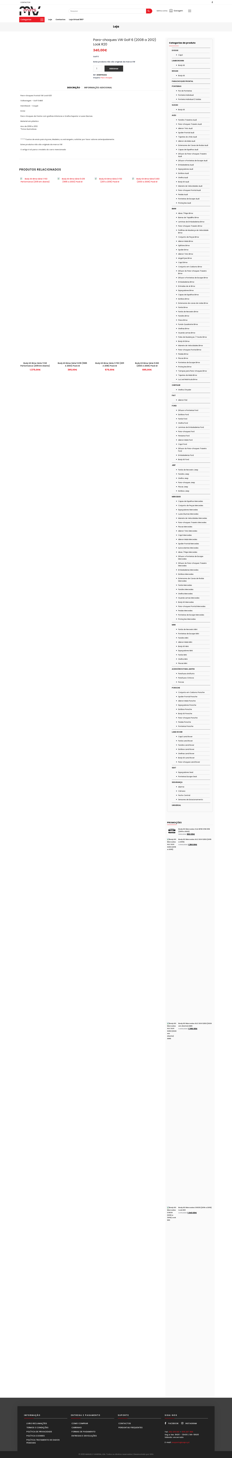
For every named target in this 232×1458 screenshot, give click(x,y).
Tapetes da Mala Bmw (187, 375)
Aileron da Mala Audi (186, 141)
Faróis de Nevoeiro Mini (187, 629)
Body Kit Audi (183, 182)
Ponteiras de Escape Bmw (189, 362)
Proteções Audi (184, 203)
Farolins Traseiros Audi (187, 120)
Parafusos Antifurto (186, 673)
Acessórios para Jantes (183, 669)
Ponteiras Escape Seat (187, 776)
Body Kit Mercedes (186, 602)
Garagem (178, 10)
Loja (50, 19)
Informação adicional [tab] (98, 87)
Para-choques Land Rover (189, 762)
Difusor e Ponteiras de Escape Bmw (193, 277)
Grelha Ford (183, 423)
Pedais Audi (183, 194)
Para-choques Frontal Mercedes (191, 606)
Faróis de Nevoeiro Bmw (188, 311)
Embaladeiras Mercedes (188, 570)
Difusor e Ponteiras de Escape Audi (192, 160)
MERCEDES (176, 496)
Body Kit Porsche (185, 713)
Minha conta (162, 11)
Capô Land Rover (185, 736)
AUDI (174, 115)
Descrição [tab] (73, 87)
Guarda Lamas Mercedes (188, 598)
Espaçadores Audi (185, 169)
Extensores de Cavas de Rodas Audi (193, 145)
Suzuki (175, 105)
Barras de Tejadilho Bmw (188, 217)
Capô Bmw (182, 262)
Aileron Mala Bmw (185, 241)
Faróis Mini (182, 655)
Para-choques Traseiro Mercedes (192, 522)
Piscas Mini (182, 663)
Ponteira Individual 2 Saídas (189, 99)
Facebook (173, 1423)
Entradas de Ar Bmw (186, 286)
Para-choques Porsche (188, 718)
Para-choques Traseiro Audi (190, 124)
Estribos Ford (183, 414)
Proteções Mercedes (187, 619)
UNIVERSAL (176, 805)
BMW (174, 208)
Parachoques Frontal (182, 81)
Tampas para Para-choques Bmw (192, 371)
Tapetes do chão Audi (187, 137)
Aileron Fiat (182, 400)
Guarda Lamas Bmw (186, 333)
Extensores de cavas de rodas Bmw (193, 303)
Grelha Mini (183, 659)
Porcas (181, 682)
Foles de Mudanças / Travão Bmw (192, 337)
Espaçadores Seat (185, 772)
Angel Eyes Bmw (185, 258)
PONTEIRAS (176, 86)
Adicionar (113, 68)
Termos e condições (37, 1427)
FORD (174, 405)
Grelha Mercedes (185, 593)
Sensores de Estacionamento (190, 799)
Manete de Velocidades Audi (190, 186)
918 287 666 (187, 1432)
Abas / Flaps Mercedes (187, 552)
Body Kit (181, 65)
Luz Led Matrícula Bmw (187, 379)
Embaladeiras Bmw (186, 282)
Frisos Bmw (182, 320)
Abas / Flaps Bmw (185, 213)
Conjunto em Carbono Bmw (190, 266)
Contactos (60, 19)
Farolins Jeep (183, 474)
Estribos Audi (183, 173)
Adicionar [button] (35, 371)
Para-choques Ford (186, 431)
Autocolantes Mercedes (188, 548)
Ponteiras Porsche (185, 726)
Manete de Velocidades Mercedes (192, 518)
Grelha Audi (183, 177)
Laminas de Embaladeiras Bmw (191, 222)
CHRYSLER (176, 385)
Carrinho (77, 1427)
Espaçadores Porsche (187, 705)
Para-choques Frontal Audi (189, 190)
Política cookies (35, 1436)
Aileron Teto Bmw (185, 254)
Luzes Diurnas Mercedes (188, 514)
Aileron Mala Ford (185, 440)
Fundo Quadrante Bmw (188, 324)
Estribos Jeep (183, 491)
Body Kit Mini (183, 646)
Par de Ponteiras (185, 91)
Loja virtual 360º (76, 19)
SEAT (174, 767)
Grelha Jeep (183, 478)
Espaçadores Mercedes (188, 510)
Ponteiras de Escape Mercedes (191, 615)
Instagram (191, 1423)
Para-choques (106, 78)
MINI (174, 625)
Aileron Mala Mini (185, 642)
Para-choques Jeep (186, 482)
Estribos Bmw (183, 299)
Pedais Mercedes (185, 610)
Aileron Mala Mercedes (187, 539)
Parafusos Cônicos (186, 678)
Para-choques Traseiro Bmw (190, 226)
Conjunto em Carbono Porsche (191, 692)
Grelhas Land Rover (186, 753)
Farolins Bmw (183, 316)
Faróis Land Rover (185, 741)
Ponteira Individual (186, 95)
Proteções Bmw (184, 366)
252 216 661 (174, 1432)
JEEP (174, 465)
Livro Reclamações (36, 1423)
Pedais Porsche (184, 722)
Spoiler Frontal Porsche (187, 696)
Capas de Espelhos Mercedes (190, 501)
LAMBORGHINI (178, 60)
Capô (180, 55)
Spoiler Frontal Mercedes (188, 543)
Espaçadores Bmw (186, 290)
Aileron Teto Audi (185, 128)
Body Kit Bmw (183, 341)
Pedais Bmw (183, 354)
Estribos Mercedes (185, 574)
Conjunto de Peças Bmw (188, 237)
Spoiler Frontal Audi (186, 132)
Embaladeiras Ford (186, 455)
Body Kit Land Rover (186, 758)
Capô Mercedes (185, 535)
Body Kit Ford (183, 459)
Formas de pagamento (83, 1431)
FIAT (174, 395)
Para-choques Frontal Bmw (189, 350)
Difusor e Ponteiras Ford (188, 410)
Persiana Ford (183, 436)
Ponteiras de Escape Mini (188, 633)
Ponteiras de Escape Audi (188, 199)
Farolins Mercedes (185, 589)
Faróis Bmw (183, 307)
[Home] (30, 11)
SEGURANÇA (177, 782)
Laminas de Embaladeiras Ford (191, 427)
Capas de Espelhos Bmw (188, 294)
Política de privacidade (39, 1431)
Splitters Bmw (184, 245)
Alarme (181, 787)
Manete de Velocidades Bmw (190, 345)
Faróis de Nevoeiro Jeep (188, 470)
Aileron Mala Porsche (187, 701)
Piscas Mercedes (185, 526)
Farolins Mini (183, 638)
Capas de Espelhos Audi (188, 149)
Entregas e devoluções (84, 1436)
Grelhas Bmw (183, 328)
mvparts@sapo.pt (180, 1442)
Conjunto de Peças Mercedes (190, 505)
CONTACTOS (25, 2)
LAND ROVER (177, 732)
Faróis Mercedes (185, 585)
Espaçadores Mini (185, 650)
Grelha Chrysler (184, 390)
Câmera (181, 791)
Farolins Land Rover (186, 745)
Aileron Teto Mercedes (187, 531)
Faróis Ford (182, 419)
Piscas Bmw (183, 358)
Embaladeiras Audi (186, 165)
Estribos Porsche (185, 709)
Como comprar (80, 1423)
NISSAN (175, 71)
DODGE (175, 50)
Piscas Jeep (183, 487)
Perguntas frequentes (130, 1427)
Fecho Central (184, 795)
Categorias (25, 19)
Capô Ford (182, 444)
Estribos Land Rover (186, 749)
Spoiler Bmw (183, 250)
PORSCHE (176, 688)
